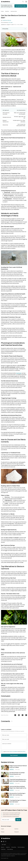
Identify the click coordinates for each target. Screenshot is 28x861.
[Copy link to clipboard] (26, 715)
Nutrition (7, 11)
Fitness (2, 831)
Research (17, 831)
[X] (5, 841)
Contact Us (8, 847)
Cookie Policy (3, 849)
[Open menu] (26, 1)
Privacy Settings (10, 849)
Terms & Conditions (13, 751)
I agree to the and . (14, 751)
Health (2, 828)
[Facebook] (1, 841)
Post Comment (14, 755)
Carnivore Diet (14, 11)
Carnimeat (18, 373)
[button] (20, 6)
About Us (2, 847)
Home (2, 11)
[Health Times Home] (5, 2)
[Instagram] (3, 841)
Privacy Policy (22, 751)
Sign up (18, 819)
